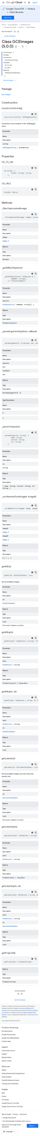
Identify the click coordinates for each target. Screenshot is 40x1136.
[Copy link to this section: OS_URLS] (13, 183)
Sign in (35, 2)
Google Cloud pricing (8, 1034)
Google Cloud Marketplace (10, 1038)
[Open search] (25, 2)
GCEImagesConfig (9, 148)
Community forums (8, 1050)
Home (3, 25)
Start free (8, 18)
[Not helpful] (18, 31)
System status (7, 1061)
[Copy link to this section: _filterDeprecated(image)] (29, 208)
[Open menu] (3, 2)
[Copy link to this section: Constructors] (20, 103)
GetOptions (7, 305)
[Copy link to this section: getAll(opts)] (15, 632)
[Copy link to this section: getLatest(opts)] (19, 827)
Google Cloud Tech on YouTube (12, 1106)
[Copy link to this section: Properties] (17, 156)
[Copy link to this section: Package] (14, 89)
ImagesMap (23, 683)
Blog (3, 1093)
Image (12, 323)
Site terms (23, 1114)
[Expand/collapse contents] (13, 52)
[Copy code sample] (35, 114)
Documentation (13, 25)
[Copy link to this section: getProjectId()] (17, 953)
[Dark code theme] (32, 114)
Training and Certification (10, 1084)
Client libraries (16, 12)
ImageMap (20, 878)
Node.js (31, 9)
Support (4, 1054)
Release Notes (6, 1057)
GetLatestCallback (10, 798)
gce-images (6, 94)
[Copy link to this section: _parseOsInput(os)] (22, 427)
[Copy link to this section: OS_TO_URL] (15, 162)
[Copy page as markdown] (23, 46)
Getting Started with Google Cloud (13, 1073)
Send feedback (9, 36)
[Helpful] (14, 31)
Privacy (15, 1114)
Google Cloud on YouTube (10, 1103)
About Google (6, 1114)
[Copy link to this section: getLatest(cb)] (17, 758)
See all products (7, 1031)
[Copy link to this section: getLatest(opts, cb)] (23, 886)
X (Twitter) (5, 1100)
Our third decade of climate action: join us (17, 1121)
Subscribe (33, 1126)
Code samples (6, 1077)
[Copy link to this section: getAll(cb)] (13, 566)
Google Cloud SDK (15, 9)
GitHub (4, 1070)
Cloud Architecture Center (10, 1080)
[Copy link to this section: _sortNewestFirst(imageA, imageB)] (4, 500)
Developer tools (25, 25)
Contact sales (6, 1041)
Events (4, 1096)
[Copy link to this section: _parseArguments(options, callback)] (4, 334)
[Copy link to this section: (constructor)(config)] (24, 108)
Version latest (9, 80)
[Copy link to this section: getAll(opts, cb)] (19, 692)
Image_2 (6, 241)
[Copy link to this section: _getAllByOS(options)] (24, 268)
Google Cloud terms (9, 1118)
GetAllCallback (9, 603)
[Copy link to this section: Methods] (15, 203)
